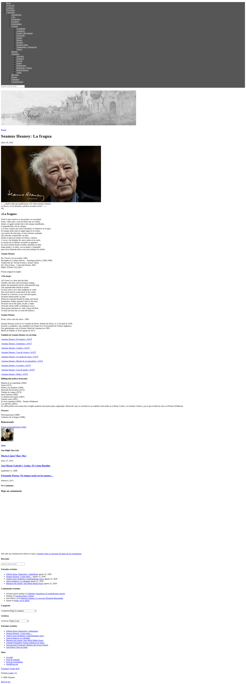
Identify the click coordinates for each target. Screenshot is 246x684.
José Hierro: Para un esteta (17, 647)
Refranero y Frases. (24, 68)
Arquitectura (16, 15)
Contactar (10, 8)
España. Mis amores (24, 33)
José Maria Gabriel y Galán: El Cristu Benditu (25, 465)
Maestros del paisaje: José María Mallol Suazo (24, 583)
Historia (14, 52)
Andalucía (20, 31)
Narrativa (20, 59)
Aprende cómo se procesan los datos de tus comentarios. (59, 554)
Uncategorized (17, 82)
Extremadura (16, 24)
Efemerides (15, 19)
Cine (13, 17)
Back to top (5, 682)
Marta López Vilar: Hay (14, 455)
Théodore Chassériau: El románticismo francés (46, 594)
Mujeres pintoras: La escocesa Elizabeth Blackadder (42, 598)
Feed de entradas (13, 660)
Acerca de (10, 5)
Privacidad (10, 10)
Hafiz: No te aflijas (21, 600)
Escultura (15, 22)
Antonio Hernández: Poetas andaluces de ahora (25, 643)
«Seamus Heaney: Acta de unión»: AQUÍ (18, 370)
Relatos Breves (22, 70)
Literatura (15, 54)
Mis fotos (15, 75)
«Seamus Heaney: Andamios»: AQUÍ (16, 344)
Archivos (4, 621)
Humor (19, 38)
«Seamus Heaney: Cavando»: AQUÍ (16, 365)
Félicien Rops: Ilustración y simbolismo (22, 574)
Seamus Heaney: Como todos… (19, 576)
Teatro (19, 72)
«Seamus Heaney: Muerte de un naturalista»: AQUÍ (22, 361)
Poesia (19, 63)
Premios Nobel (20, 427)
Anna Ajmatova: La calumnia (18, 581)
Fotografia (20, 35)
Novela (19, 61)
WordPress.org (12, 664)
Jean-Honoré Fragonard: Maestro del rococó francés (27, 645)
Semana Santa (22, 45)
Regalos (19, 42)
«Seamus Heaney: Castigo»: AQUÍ (15, 348)
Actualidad (20, 28)
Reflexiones (21, 65)
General (14, 26)
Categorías (10, 12)
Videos (19, 49)
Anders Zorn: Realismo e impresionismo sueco (25, 579)
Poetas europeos (7, 427)
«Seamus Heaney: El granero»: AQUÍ (16, 339)
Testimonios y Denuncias (26, 47)
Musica (19, 40)
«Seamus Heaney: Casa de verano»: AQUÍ (18, 352)
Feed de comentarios (14, 662)
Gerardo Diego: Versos (24, 596)
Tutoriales (15, 79)
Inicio (8, 3)
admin (3, 445)
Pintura (14, 77)
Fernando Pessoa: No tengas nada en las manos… (27, 475)
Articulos (20, 56)
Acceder (9, 657)
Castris (10, 673)
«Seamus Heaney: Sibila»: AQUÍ (14, 374)
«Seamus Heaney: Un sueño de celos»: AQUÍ (19, 357)
